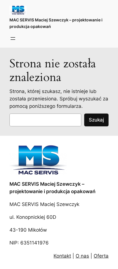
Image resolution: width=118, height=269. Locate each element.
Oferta (101, 256)
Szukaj (96, 120)
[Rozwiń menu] (12, 38)
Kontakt (62, 256)
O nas (82, 256)
